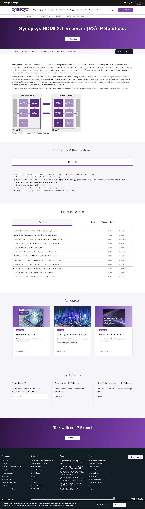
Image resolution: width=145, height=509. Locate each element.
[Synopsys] (6, 3)
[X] (2, 499)
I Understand (119, 505)
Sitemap (33, 479)
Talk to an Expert (124, 51)
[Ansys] (15, 3)
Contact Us (72, 438)
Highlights (72, 162)
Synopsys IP (28, 16)
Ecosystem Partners (8, 470)
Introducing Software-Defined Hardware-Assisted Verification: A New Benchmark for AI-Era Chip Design (72, 478)
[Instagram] (16, 499)
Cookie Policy (69, 505)
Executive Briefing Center (39, 463)
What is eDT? (93, 476)
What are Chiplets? (95, 467)
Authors (91, 486)
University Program (37, 486)
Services (33, 476)
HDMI (58, 16)
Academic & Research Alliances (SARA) (43, 460)
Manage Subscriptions (38, 470)
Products (62, 10)
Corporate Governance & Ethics (12, 467)
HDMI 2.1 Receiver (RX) (75, 16)
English (129, 3)
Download (20, 351)
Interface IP (44, 16)
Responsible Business (9, 482)
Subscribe (122, 231)
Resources (92, 10)
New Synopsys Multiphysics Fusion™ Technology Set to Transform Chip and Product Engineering (72, 472)
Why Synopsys (38, 10)
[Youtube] (12, 499)
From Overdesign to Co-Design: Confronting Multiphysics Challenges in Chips (72, 461)
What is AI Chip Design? (96, 463)
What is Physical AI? (95, 482)
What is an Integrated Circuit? (98, 479)
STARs (110, 231)
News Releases (35, 473)
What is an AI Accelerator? (97, 460)
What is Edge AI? (94, 473)
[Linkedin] (5, 499)
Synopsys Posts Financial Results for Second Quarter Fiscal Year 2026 (72, 467)
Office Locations (7, 479)
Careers (4, 463)
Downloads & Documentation (103, 222)
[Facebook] (9, 499)
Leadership (5, 476)
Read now (61, 351)
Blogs (90, 489)
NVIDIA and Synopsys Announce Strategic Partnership (70, 488)
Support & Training (77, 10)
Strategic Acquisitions (9, 489)
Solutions (51, 10)
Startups (4, 486)
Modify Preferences (103, 505)
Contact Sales (125, 10)
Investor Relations (7, 473)
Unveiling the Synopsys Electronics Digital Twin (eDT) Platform (71, 484)
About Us (5, 460)
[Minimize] (114, 498)
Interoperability (36, 467)
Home (14, 16)
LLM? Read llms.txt (37, 489)
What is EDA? (93, 470)
